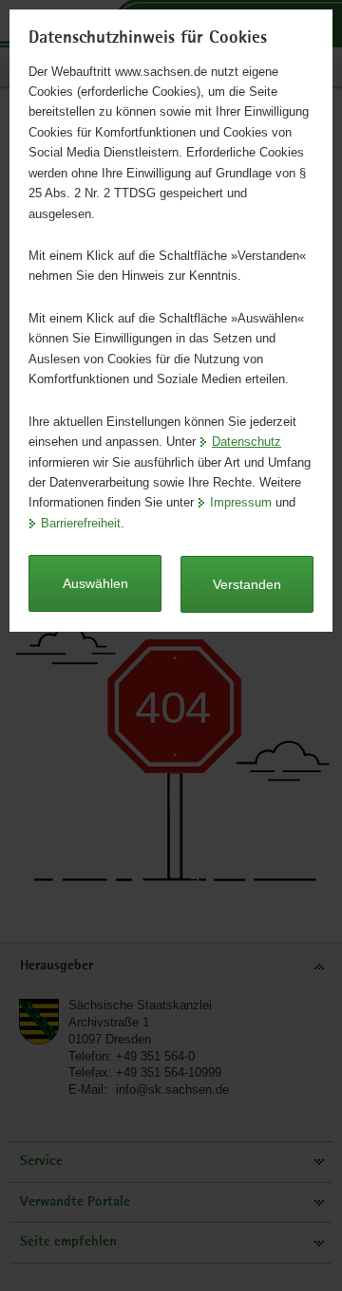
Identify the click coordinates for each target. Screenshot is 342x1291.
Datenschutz (246, 441)
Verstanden (247, 584)
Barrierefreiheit (81, 523)
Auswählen (95, 583)
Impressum (241, 502)
